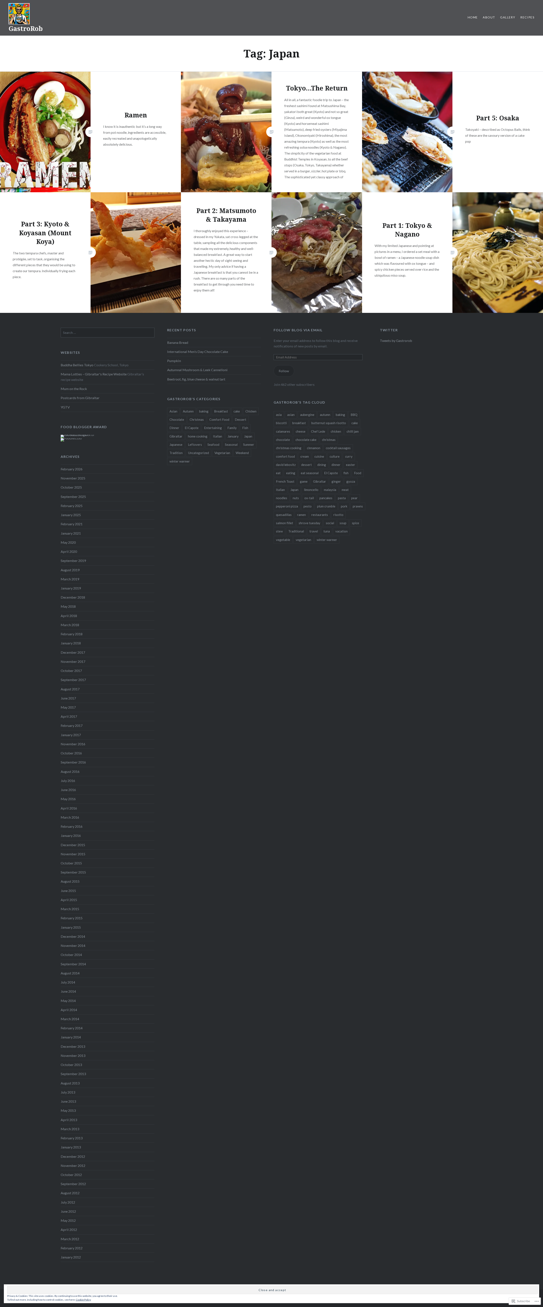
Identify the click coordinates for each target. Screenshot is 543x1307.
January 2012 (71, 1257)
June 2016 (68, 790)
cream (304, 456)
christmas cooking (288, 448)
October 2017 (71, 671)
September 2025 (73, 497)
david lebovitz (286, 465)
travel (313, 531)
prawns (358, 506)
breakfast (299, 423)
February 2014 (72, 1028)
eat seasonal (310, 473)
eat (278, 473)
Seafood (213, 444)
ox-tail (309, 498)
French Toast (285, 481)
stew (279, 531)
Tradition (176, 453)
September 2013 (73, 1074)
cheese (300, 431)
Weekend (242, 453)
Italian (217, 436)
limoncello (311, 490)
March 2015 (70, 909)
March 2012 (70, 1239)
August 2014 (70, 973)
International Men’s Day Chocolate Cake (197, 352)
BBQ (354, 415)
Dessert (240, 419)
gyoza (350, 481)
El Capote (192, 428)
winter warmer (179, 461)
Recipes (527, 17)
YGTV (65, 407)
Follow (284, 371)
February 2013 (72, 1138)
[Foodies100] (71, 438)
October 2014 (71, 955)
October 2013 (71, 1065)
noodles (281, 498)
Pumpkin (174, 361)
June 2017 (68, 698)
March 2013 (70, 1129)
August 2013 (70, 1083)
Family (232, 428)
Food (357, 473)
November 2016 (73, 744)
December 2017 (73, 652)
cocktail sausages (338, 448)
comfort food (285, 456)
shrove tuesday (309, 523)
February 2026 (72, 469)
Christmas (197, 419)
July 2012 (68, 1202)
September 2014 (73, 964)
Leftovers (195, 444)
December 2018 (73, 597)
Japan (248, 436)
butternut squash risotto (328, 423)
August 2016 (70, 771)
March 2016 (70, 817)
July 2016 (68, 781)
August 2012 (70, 1193)
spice (355, 523)
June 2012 (68, 1211)
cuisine (319, 456)
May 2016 (68, 799)
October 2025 (71, 487)
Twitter (389, 330)
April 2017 (69, 716)
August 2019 (70, 570)
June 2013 (68, 1101)
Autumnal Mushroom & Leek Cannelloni (197, 370)
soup (343, 523)
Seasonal (231, 444)
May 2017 (68, 707)
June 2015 (68, 891)
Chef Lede (318, 431)
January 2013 (71, 1147)
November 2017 (73, 661)
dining (321, 465)
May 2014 (68, 1001)
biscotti (281, 423)
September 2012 (73, 1184)
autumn (325, 415)
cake (237, 411)
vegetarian (303, 540)
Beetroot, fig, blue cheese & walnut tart (196, 379)
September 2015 (73, 872)
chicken (336, 431)
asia (279, 415)
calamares (283, 431)
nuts (296, 498)
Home (473, 17)
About (489, 17)
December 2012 (73, 1156)
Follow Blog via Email (298, 330)
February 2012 (72, 1248)
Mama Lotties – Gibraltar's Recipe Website (94, 374)
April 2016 (69, 808)
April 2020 (69, 551)
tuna (326, 531)
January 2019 (71, 588)
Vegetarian (222, 453)
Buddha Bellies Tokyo (77, 365)
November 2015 (73, 854)
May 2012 (68, 1220)
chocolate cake (305, 440)
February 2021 (72, 524)
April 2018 (69, 616)
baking (204, 411)
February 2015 (72, 918)
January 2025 (71, 515)
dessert (306, 465)
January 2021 (71, 533)
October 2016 (71, 753)
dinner (336, 465)
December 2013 (73, 1046)
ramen (301, 515)
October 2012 (71, 1175)
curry (349, 456)
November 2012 (73, 1165)
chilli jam (353, 431)
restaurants (319, 515)
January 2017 (71, 735)
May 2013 (68, 1110)
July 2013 (68, 1092)
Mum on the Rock (74, 389)
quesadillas (284, 515)
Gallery (507, 17)
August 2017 (70, 689)
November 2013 (73, 1055)
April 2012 (69, 1230)
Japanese (175, 444)
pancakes (325, 498)
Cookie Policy (83, 1299)
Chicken (250, 411)
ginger (336, 481)
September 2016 (73, 762)
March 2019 (70, 579)
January (233, 436)
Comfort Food (219, 419)
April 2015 (69, 900)
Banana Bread (177, 342)
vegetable (283, 540)
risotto (338, 515)
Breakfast (221, 411)
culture (335, 456)
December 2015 (73, 845)
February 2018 (72, 634)
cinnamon (313, 448)
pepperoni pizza (287, 506)
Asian (173, 411)
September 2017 (73, 680)
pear (354, 498)
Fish (245, 428)
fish (345, 473)
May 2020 (68, 542)
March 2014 (70, 1019)
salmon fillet (284, 523)
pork (344, 506)
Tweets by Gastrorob (396, 341)
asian (291, 415)
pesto (308, 506)
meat (345, 490)
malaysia (330, 490)
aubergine (307, 415)
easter (350, 465)
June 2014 (68, 991)
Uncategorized (198, 453)
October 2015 (71, 863)
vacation (341, 531)
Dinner (174, 428)
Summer (248, 444)
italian (280, 490)
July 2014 (68, 982)
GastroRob (25, 28)
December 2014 (73, 936)
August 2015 (70, 881)
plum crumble (326, 506)
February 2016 (72, 826)
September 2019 (73, 561)
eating (290, 473)
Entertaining (213, 428)
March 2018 (70, 625)
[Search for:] (107, 332)
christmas (329, 440)
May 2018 (68, 606)
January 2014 (71, 1037)
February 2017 (72, 725)
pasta (342, 498)
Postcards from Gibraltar (80, 398)
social (330, 523)
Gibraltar (175, 436)
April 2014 (69, 1010)
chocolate (283, 440)
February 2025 (72, 506)
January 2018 (71, 643)
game (304, 481)
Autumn (188, 411)
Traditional (296, 531)
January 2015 (71, 927)
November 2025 (73, 478)
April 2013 (69, 1120)
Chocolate (176, 419)
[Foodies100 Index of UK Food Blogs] (78, 435)
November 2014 (73, 945)
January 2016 (71, 835)
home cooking (197, 436)
